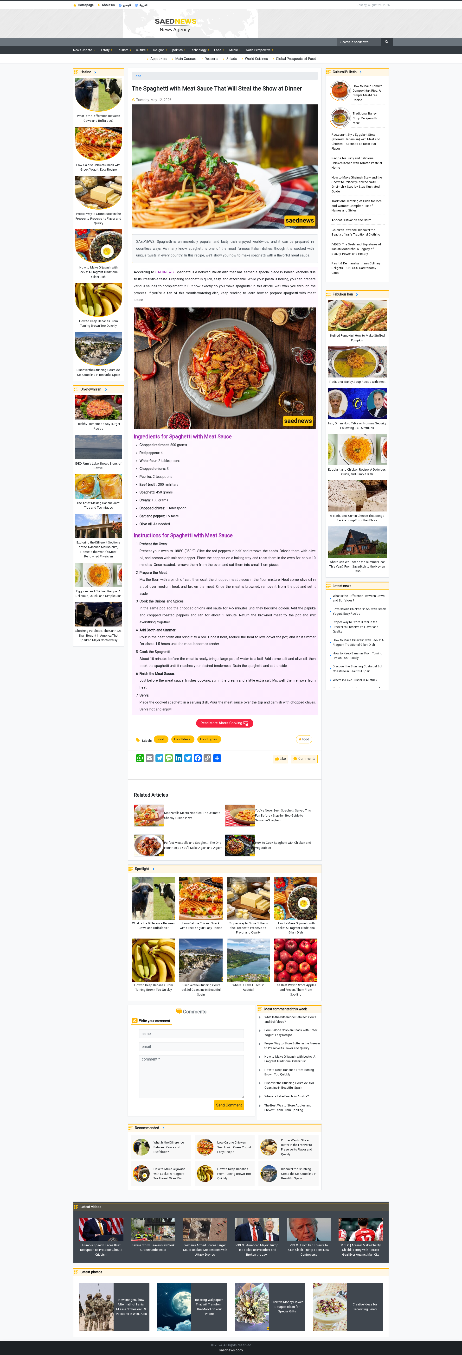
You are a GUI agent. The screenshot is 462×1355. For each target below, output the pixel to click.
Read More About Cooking (222, 723)
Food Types (209, 739)
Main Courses (185, 59)
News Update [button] (83, 50)
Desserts (211, 59)
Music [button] (233, 50)
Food (137, 76)
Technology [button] (198, 50)
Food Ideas (183, 739)
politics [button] (177, 50)
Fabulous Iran (343, 294)
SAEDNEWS (164, 272)
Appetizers (158, 59)
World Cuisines (256, 59)
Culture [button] (141, 50)
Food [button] (218, 50)
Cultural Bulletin (345, 72)
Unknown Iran (92, 389)
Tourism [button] (123, 50)
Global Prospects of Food (295, 59)
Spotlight (143, 869)
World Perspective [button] (258, 50)
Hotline (87, 72)
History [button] (105, 50)
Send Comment (229, 1105)
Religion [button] (159, 50)
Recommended (148, 1128)
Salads (231, 59)
